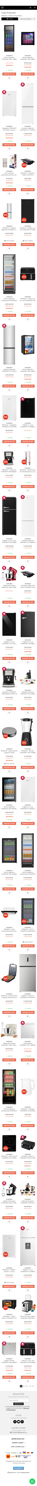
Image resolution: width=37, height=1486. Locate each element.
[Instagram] (22, 1421)
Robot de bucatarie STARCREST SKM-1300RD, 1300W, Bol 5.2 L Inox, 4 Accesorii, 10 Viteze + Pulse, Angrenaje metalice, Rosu (9, 586)
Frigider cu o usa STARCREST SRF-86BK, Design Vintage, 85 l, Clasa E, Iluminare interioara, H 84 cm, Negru (28, 643)
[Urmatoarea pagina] (33, 1386)
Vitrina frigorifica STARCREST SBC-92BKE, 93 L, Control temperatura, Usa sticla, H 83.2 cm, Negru (27, 370)
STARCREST (9, 55)
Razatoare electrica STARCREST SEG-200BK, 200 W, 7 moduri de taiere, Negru (27, 693)
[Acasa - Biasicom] (18, 2)
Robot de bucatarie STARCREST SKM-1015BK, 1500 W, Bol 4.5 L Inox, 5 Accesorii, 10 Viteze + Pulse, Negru (9, 1202)
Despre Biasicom (17, 1439)
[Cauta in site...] (35, 7)
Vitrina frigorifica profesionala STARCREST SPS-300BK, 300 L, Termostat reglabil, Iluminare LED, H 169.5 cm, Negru (28, 873)
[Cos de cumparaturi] (30, 7)
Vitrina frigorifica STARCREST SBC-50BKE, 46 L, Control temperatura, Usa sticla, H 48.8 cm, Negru (27, 58)
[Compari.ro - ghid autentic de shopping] (18, 1478)
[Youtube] (18, 1421)
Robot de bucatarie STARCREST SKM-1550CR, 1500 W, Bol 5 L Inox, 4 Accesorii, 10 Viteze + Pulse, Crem (9, 1044)
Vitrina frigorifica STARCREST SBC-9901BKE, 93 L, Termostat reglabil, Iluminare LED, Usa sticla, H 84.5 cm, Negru (9, 808)
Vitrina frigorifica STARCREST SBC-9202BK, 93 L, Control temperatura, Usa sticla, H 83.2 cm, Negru (9, 873)
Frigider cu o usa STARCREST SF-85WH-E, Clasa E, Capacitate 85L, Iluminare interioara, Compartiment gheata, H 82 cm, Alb (28, 808)
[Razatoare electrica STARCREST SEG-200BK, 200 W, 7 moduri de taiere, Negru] (27, 677)
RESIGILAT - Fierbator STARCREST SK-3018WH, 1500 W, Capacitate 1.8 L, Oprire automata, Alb (28, 1110)
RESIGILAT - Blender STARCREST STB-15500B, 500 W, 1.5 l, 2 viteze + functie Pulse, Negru (27, 751)
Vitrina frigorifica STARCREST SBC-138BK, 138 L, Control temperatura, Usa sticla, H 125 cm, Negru (9, 58)
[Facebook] (15, 1421)
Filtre (10, 19)
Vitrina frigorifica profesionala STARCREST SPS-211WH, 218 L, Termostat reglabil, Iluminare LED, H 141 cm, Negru (9, 1110)
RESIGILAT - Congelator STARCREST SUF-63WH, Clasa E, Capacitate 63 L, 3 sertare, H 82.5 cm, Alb (9, 426)
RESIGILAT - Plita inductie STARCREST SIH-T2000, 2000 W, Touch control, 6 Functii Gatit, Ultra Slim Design (9, 1157)
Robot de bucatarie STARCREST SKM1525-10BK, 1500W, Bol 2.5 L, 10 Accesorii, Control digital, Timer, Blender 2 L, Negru (27, 1202)
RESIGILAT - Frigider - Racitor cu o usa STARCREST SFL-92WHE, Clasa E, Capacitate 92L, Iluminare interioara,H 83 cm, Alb (9, 1270)
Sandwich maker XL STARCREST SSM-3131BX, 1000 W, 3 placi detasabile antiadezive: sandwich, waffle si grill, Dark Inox (27, 1157)
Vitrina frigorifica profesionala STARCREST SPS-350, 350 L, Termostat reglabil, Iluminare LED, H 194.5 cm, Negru (9, 299)
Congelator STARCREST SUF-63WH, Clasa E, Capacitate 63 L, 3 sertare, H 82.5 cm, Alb (9, 129)
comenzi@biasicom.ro (19, 1432)
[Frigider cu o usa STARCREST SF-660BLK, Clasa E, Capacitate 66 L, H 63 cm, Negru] (27, 408)
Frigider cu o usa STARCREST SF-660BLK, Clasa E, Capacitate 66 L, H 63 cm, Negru (27, 426)
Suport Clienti (18, 1443)
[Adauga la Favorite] (9, 77)
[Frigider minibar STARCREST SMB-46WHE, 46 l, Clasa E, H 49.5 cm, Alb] (9, 1349)
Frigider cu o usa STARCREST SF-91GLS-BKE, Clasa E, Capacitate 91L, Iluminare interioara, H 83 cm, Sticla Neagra (9, 643)
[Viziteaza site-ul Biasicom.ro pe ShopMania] (18, 1468)
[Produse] (2, 8)
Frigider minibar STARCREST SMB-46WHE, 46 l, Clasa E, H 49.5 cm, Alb (9, 1361)
